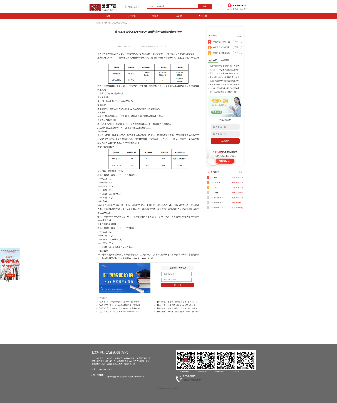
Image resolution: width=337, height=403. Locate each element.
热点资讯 (118, 23)
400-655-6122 (192, 380)
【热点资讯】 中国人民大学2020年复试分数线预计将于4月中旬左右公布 (185, 305)
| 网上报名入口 (237, 183)
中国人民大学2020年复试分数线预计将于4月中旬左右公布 (233, 77)
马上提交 (178, 285)
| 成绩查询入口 (237, 198)
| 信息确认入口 (237, 188)
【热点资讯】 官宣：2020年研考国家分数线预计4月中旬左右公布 (124, 305)
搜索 (205, 6)
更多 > (241, 172)
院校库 (155, 16)
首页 (108, 16)
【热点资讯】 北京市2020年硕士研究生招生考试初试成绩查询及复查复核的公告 (130, 302)
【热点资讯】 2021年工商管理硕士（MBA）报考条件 (178, 312)
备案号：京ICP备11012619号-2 (168, 389)
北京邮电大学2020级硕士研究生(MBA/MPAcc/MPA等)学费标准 (235, 81)
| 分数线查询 (236, 203)
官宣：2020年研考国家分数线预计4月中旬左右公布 (230, 73)
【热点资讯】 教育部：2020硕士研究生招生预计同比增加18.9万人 (183, 302)
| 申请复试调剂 (237, 208)
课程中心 (131, 16)
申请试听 (225, 141)
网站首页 (109, 23)
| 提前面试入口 (237, 178)
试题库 (179, 16)
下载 (236, 42)
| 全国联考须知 (237, 193)
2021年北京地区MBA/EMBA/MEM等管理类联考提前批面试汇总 (235, 88)
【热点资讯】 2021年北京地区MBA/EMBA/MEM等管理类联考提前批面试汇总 (129, 312)
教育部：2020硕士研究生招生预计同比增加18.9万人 (231, 70)
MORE (239, 36)
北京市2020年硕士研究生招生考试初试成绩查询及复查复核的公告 (236, 66)
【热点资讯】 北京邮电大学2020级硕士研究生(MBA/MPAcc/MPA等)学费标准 (129, 308)
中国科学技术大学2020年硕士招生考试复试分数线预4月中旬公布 (236, 85)
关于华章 (203, 16)
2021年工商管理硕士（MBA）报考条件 (225, 92)
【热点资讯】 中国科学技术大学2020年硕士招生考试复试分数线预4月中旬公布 (188, 308)
